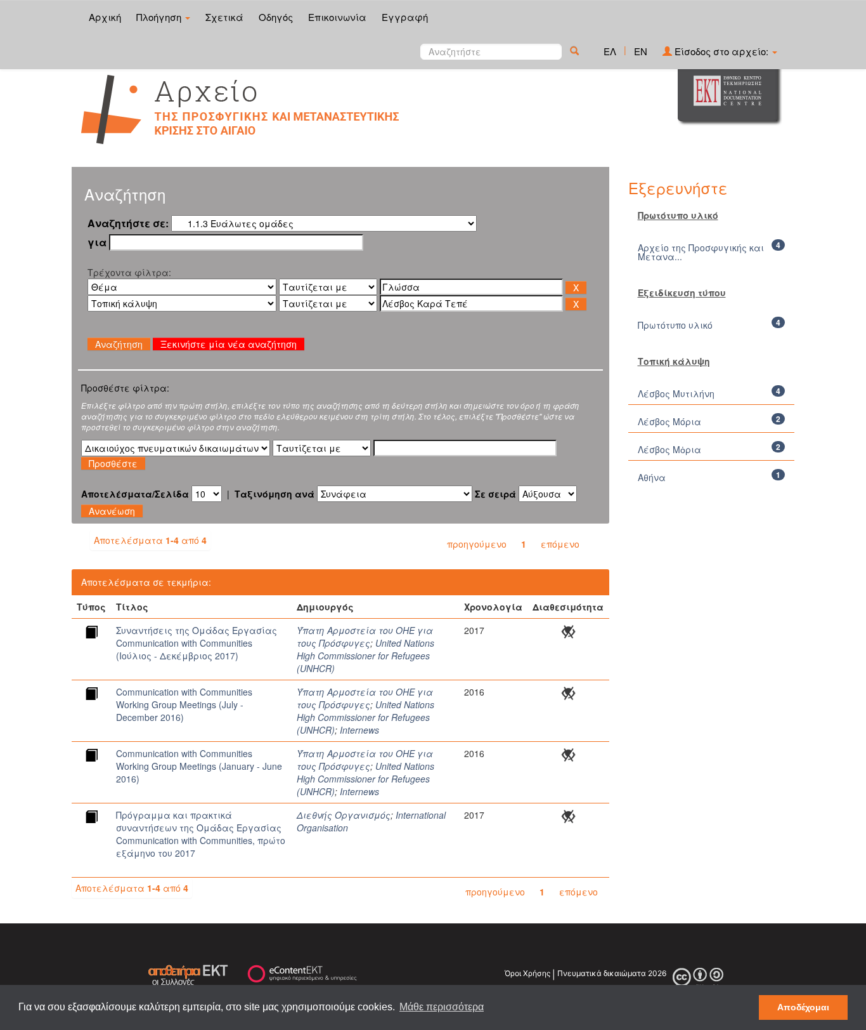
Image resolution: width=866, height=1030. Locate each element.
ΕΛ (610, 51)
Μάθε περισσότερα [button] (441, 1006)
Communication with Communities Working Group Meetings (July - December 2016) (184, 704)
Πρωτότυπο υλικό (675, 325)
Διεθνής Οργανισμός (344, 815)
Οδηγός (276, 16)
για (97, 242)
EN (640, 51)
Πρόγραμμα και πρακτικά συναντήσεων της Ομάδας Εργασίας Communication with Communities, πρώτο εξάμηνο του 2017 (200, 834)
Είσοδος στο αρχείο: (721, 51)
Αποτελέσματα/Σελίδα (135, 493)
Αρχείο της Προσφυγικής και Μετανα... (701, 252)
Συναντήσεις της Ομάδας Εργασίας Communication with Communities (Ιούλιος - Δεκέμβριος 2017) (196, 643)
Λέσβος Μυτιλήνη (676, 393)
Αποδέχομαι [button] (803, 1007)
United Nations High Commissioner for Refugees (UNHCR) (365, 656)
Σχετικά (224, 16)
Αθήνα (652, 477)
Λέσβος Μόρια (669, 421)
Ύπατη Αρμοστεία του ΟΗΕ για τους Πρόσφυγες (365, 636)
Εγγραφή (405, 16)
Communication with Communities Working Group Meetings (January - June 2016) (199, 766)
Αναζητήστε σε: (128, 223)
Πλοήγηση (160, 16)
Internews (359, 729)
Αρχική (105, 16)
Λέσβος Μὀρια (669, 449)
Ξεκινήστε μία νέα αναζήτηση (228, 344)
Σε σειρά (495, 493)
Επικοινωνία (337, 16)
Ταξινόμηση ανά (274, 493)
